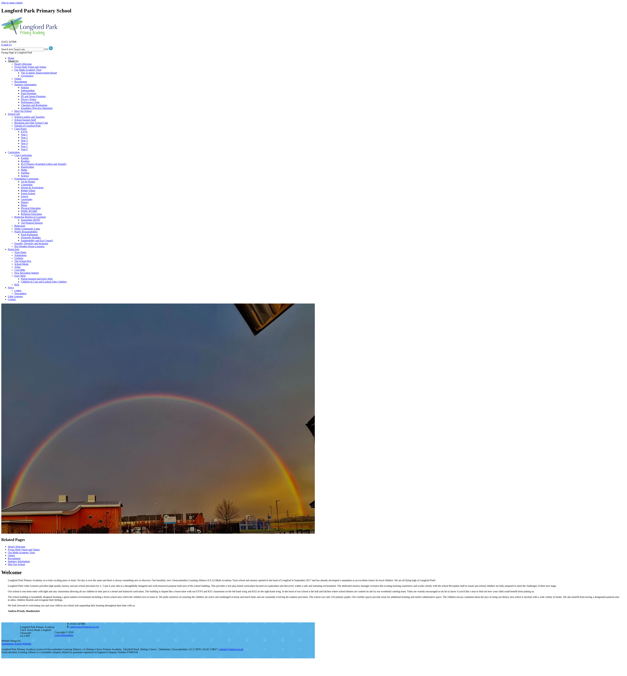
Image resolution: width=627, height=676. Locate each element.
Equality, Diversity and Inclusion (31, 243)
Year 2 (24, 137)
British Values (28, 190)
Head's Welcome (23, 64)
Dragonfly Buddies (31, 237)
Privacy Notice (28, 99)
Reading (25, 161)
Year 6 (24, 149)
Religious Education (31, 214)
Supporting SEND (30, 220)
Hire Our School (23, 111)
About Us (13, 61)
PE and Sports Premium (33, 96)
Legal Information (64, 635)
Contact (12, 299)
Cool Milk (19, 270)
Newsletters (20, 293)
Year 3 (24, 140)
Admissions (20, 255)
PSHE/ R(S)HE (29, 211)
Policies (25, 87)
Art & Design (28, 181)
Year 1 (24, 134)
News (11, 287)
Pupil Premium (28, 93)
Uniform (18, 258)
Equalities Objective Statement (36, 108)
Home (11, 58)
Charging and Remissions (34, 105)
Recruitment (20, 81)
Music (24, 205)
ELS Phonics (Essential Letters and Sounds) (43, 164)
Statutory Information (25, 84)
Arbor (17, 267)
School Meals (21, 264)
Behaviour (19, 225)
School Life (14, 114)
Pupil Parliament (29, 234)
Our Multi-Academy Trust (27, 69)
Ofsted (17, 78)
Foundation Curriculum (26, 178)
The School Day (22, 261)
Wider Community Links (27, 228)
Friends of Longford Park (27, 125)
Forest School (28, 193)
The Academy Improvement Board (39, 72)
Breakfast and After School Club (31, 122)
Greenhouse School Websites (16, 643)
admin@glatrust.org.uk (231, 649)
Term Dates (20, 252)
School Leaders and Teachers (29, 117)
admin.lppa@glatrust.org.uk (84, 626)
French (24, 196)
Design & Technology (32, 187)
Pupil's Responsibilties (25, 231)
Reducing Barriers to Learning (30, 217)
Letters (17, 290)
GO (46, 49)
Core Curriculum (23, 155)
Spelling (25, 172)
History (25, 202)
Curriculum (14, 152)
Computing (26, 184)
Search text (7, 49)
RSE (16, 284)
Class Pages (20, 128)
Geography (26, 199)
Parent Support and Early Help (37, 278)
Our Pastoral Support (32, 222)
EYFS (24, 131)
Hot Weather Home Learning (29, 246)
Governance (27, 75)
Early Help (20, 275)
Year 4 (24, 143)
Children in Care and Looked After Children (44, 281)
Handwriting (27, 167)
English (25, 158)
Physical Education (31, 208)
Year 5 (24, 146)
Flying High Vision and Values (30, 67)
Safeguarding (28, 90)
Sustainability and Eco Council (37, 240)
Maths (24, 170)
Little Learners (15, 296)
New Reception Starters (26, 272)
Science (25, 175)
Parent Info (13, 249)
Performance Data (30, 102)
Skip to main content (12, 2)
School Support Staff (25, 119)
